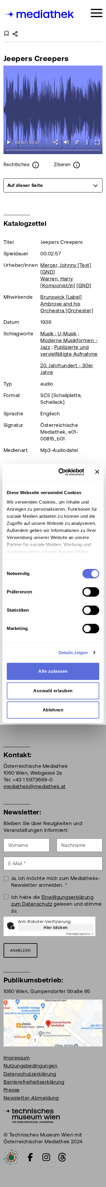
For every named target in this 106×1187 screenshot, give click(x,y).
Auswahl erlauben (53, 690)
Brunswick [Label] (61, 297)
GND (47, 272)
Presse (12, 1090)
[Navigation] (96, 13)
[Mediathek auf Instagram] (46, 1157)
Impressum (17, 1058)
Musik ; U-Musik (58, 334)
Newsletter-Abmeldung (31, 1098)
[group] (53, 185)
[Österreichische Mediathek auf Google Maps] (53, 1023)
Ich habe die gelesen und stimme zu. (56, 904)
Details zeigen (73, 652)
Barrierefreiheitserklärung (34, 1082)
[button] (87, 142)
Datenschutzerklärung (30, 1074)
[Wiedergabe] (9, 142)
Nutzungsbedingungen (30, 1066)
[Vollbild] (97, 142)
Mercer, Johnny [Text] (65, 265)
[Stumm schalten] (66, 142)
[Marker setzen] (77, 142)
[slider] (53, 150)
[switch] (90, 592)
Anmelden (20, 950)
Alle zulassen (52, 671)
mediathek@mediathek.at (35, 786)
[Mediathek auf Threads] (62, 1157)
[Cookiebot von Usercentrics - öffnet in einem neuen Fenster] (62, 472)
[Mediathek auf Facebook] (30, 1157)
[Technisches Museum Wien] (32, 1115)
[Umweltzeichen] (11, 1157)
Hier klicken (56, 927)
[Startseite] (39, 14)
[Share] (56, 142)
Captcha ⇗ (79, 933)
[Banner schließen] (97, 472)
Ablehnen (53, 709)
